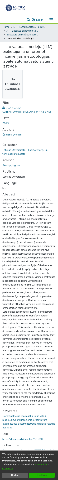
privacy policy (41, 464)
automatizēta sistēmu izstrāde (19, 424)
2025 (5, 123)
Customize (7, 468)
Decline (15, 475)
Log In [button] (39, 20)
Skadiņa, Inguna (11, 165)
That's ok (42, 475)
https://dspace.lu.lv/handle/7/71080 (22, 439)
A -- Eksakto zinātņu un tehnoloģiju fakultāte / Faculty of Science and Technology (22, 31)
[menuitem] (33, 20)
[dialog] (29, 465)
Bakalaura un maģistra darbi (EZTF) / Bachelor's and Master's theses (22, 34)
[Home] (15, 7)
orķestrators (40, 420)
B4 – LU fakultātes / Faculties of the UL (29, 27)
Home (6, 27)
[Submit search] (28, 20)
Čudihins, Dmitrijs (12, 134)
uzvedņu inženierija (21, 420)
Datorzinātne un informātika (17, 416)
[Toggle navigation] (51, 20)
